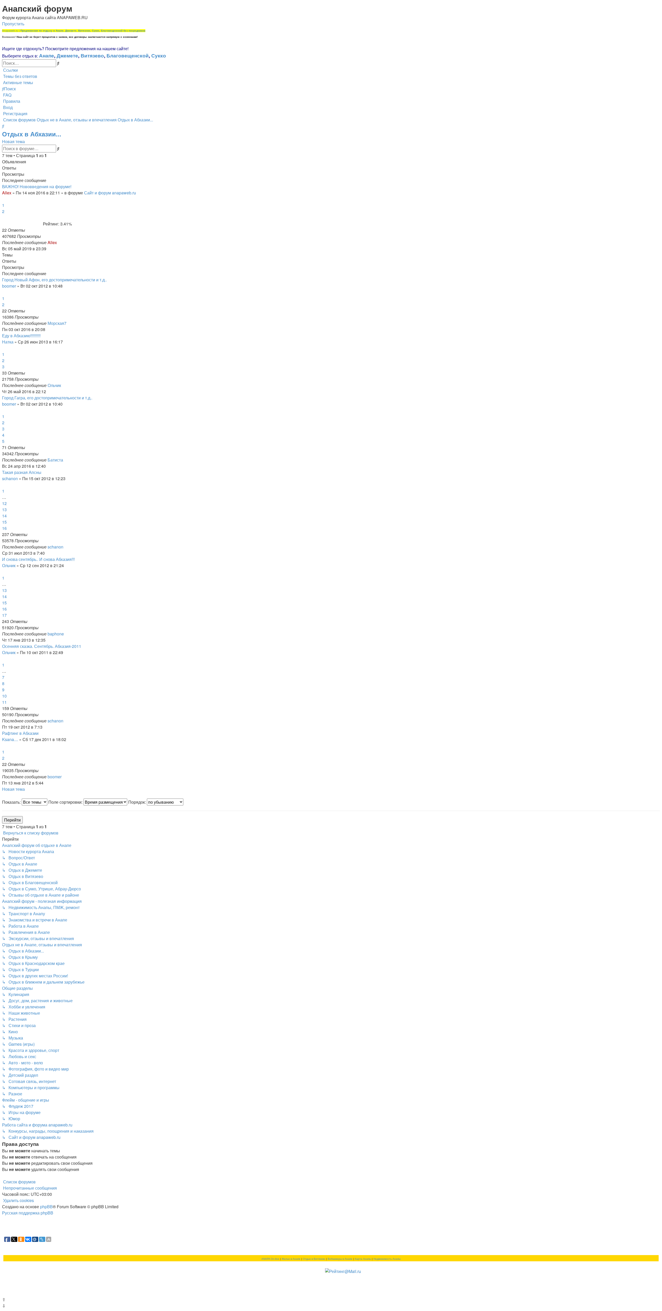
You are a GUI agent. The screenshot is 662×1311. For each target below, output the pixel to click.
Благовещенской (128, 55)
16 (4, 528)
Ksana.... (10, 739)
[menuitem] (19, 76)
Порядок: (137, 802)
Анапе (46, 55)
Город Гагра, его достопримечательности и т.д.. (47, 398)
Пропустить (13, 24)
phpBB (46, 1207)
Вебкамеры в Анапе (340, 1258)
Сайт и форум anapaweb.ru (110, 193)
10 (4, 696)
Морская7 (57, 323)
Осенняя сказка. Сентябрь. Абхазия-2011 (41, 646)
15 (4, 522)
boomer (9, 286)
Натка (7, 342)
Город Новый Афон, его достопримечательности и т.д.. (54, 280)
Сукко (158, 55)
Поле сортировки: (66, 802)
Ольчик (54, 385)
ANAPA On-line (270, 1258)
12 (4, 503)
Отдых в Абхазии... (31, 133)
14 (4, 516)
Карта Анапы (363, 1258)
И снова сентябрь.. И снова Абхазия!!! (38, 559)
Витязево (92, 55)
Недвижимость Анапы (387, 1258)
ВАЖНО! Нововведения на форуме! (36, 186)
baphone (56, 634)
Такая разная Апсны (21, 472)
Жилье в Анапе (291, 1258)
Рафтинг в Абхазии (20, 733)
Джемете (67, 55)
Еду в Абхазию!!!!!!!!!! (21, 336)
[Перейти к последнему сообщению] (58, 242)
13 (4, 509)
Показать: (12, 802)
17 (4, 615)
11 (4, 702)
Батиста (55, 460)
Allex (6, 193)
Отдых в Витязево (314, 1258)
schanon (10, 478)
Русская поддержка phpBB (27, 1213)
